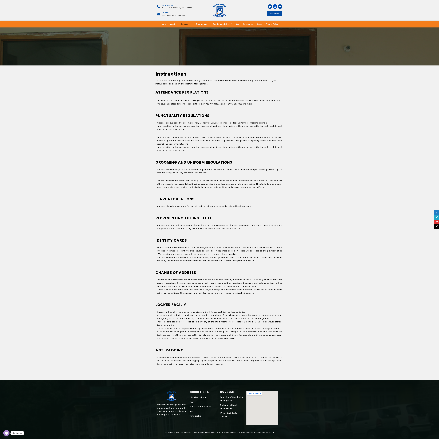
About (172, 24)
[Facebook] (270, 6)
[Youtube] (280, 6)
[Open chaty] (6, 433)
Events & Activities (221, 24)
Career (260, 24)
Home (163, 24)
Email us (166, 12)
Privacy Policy (272, 24)
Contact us (248, 24)
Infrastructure (200, 24)
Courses (184, 24)
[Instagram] (275, 6)
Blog (238, 24)
